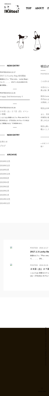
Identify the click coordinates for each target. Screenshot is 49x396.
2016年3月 (4, 170)
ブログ (3, 146)
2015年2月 (4, 191)
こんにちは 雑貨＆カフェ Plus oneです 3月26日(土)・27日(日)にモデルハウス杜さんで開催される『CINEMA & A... (14, 115)
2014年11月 (5, 203)
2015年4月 (4, 182)
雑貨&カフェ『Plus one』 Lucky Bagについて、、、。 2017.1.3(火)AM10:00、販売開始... (14, 78)
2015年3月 (4, 187)
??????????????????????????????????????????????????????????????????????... (15, 96)
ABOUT (39, 8)
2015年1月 (4, 195)
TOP (29, 8)
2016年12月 (5, 161)
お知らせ (4, 142)
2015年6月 (4, 178)
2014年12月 (5, 199)
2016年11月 (5, 166)
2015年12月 (5, 174)
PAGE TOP (42, 391)
